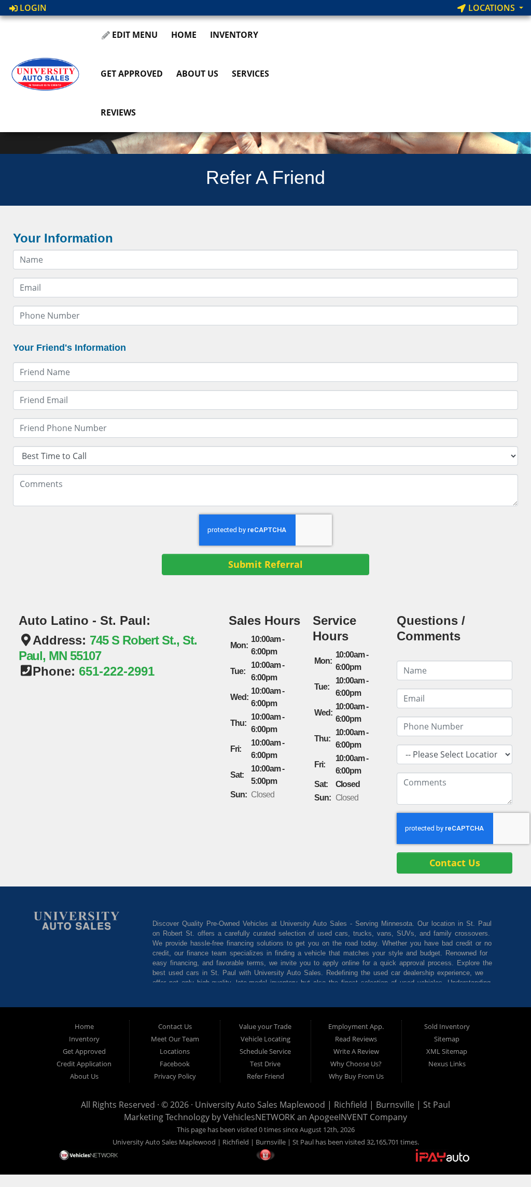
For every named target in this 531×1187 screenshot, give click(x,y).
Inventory (234, 34)
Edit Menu (134, 34)
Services (250, 73)
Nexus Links (447, 1063)
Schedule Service (265, 1051)
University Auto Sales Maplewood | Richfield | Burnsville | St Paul (322, 1104)
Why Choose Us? (356, 1063)
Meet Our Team (175, 1038)
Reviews (118, 112)
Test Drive (265, 1063)
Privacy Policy (175, 1076)
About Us (197, 73)
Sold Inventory (447, 1026)
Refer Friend (265, 1076)
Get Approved (132, 73)
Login (32, 7)
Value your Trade (265, 1026)
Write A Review (356, 1051)
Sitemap (446, 1038)
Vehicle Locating (265, 1038)
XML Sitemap (446, 1051)
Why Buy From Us (356, 1076)
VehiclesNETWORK (259, 1117)
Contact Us (175, 1026)
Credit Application (84, 1063)
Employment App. (356, 1026)
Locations (491, 7)
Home (184, 34)
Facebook (175, 1063)
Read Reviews (356, 1038)
